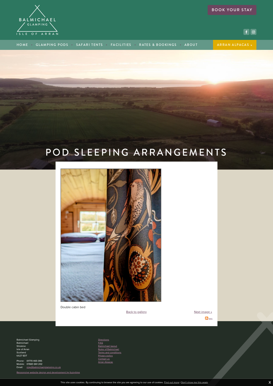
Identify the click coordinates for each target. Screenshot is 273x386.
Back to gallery (136, 312)
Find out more (171, 382)
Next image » (203, 312)
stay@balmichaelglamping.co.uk (44, 367)
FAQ (100, 343)
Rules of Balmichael (108, 349)
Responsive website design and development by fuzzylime (48, 372)
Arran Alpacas (105, 362)
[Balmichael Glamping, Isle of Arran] (37, 20)
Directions (103, 340)
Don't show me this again (194, 382)
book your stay (232, 10)
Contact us (104, 359)
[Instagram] (253, 32)
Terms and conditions (109, 352)
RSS (210, 319)
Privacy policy (105, 355)
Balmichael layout (107, 346)
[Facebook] (246, 32)
